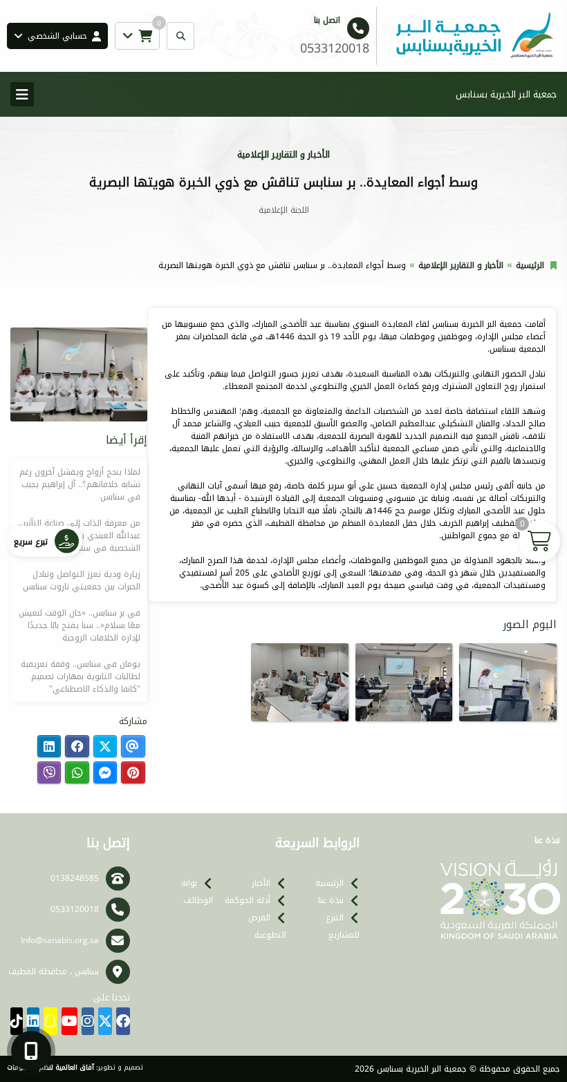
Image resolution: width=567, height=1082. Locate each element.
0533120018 (74, 909)
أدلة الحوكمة (247, 900)
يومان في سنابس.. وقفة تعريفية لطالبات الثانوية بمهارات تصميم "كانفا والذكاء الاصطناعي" (80, 676)
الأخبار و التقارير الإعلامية (460, 265)
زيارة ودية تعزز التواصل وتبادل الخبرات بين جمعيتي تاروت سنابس (81, 580)
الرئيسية (530, 265)
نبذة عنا (331, 900)
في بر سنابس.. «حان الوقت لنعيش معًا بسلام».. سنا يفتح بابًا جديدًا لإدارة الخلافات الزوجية (79, 625)
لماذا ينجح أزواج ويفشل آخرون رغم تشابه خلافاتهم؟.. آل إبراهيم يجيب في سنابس (79, 484)
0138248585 (74, 878)
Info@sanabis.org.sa (60, 940)
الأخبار (261, 883)
